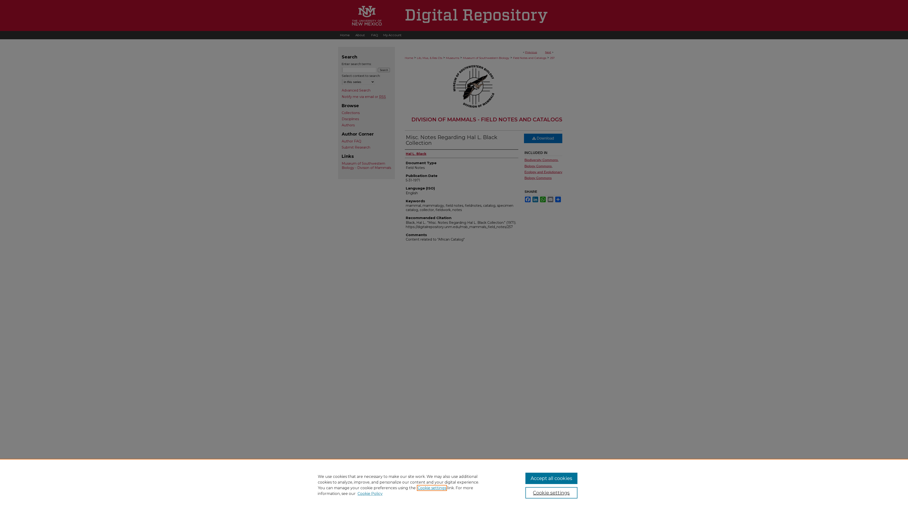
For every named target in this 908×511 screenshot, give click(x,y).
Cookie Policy (370, 493)
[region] (454, 485)
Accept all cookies (551, 478)
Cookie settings (432, 488)
